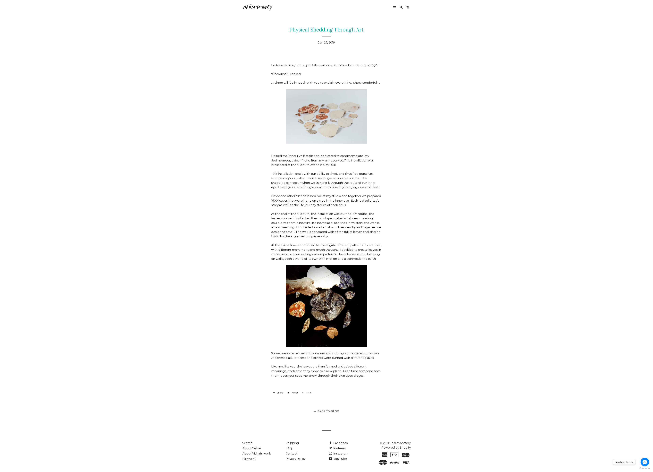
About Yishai (251, 448)
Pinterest (340, 448)
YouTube (340, 458)
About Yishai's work (256, 453)
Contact (291, 453)
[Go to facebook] (645, 462)
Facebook (340, 443)
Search (247, 443)
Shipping (292, 443)
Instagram (341, 453)
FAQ (289, 448)
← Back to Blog (326, 411)
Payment (249, 458)
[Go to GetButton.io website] (644, 468)
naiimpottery (401, 443)
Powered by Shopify (396, 447)
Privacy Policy (295, 458)
